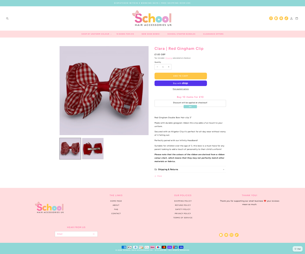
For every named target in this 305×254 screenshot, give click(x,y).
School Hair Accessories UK (138, 250)
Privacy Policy (183, 214)
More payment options (181, 89)
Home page (116, 201)
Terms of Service (183, 218)
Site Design (161, 250)
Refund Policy (183, 205)
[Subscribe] (93, 234)
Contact (116, 214)
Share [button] (159, 176)
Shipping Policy (183, 201)
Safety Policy (183, 209)
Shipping (168, 58)
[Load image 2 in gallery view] (92, 148)
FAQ (116, 209)
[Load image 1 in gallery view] (70, 148)
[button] (7, 18)
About (116, 205)
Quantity (158, 62)
